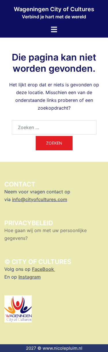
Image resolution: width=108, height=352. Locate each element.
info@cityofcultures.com (39, 199)
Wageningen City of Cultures (54, 9)
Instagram (29, 277)
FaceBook (43, 269)
